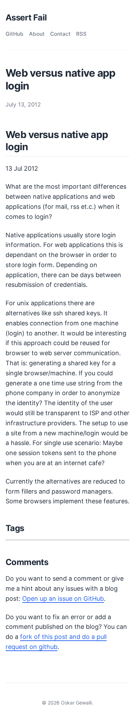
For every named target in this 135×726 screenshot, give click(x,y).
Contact (60, 34)
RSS (81, 34)
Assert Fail (26, 17)
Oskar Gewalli (76, 703)
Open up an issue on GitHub (63, 598)
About (37, 34)
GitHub (15, 34)
